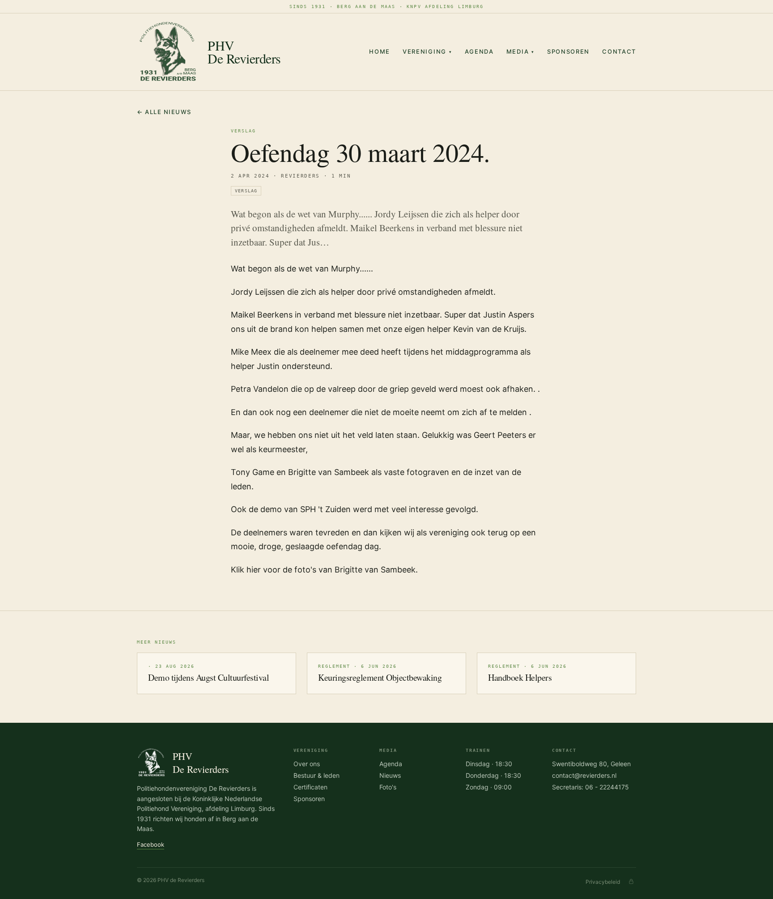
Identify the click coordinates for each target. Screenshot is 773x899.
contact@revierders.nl (584, 775)
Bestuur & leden (316, 775)
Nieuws (390, 775)
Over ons (306, 764)
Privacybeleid (603, 881)
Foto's (387, 787)
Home (379, 51)
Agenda (479, 51)
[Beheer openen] (631, 881)
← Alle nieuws (164, 111)
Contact (619, 51)
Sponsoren (568, 51)
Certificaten (310, 787)
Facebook (150, 844)
